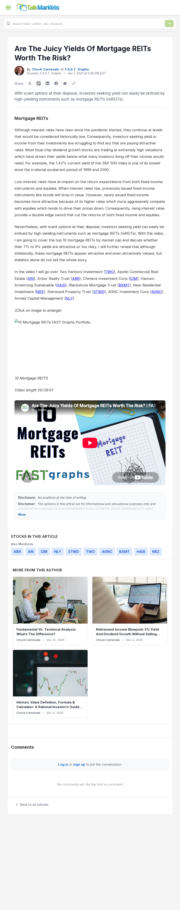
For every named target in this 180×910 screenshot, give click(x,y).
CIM (133, 278)
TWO (109, 272)
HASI (60, 285)
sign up (79, 764)
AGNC (156, 292)
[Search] (169, 23)
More (22, 514)
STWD (98, 292)
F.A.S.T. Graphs (77, 69)
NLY (69, 298)
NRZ (40, 292)
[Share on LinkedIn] (47, 83)
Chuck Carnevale (45, 69)
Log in (63, 764)
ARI (31, 278)
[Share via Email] (64, 83)
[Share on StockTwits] (38, 83)
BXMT (124, 285)
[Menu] (8, 7)
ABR (75, 278)
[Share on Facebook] (56, 83)
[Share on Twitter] (29, 83)
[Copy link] (73, 83)
